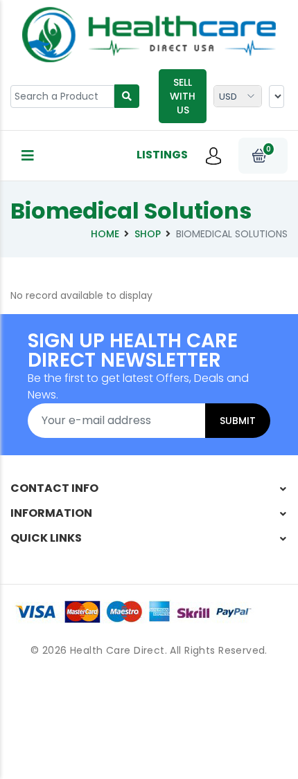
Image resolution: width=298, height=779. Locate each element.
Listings (162, 155)
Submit (238, 421)
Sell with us (182, 96)
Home (105, 234)
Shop (147, 234)
